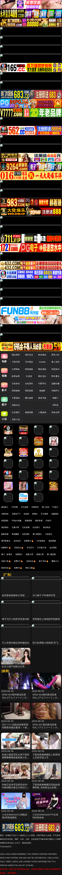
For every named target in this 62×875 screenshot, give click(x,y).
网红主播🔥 (30, 568)
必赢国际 (55, 514)
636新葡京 (41, 541)
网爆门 (55, 398)
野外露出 (55, 376)
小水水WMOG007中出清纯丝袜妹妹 (45, 816)
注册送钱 (5, 514)
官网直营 (35, 507)
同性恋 (55, 405)
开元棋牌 (24, 507)
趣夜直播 (5, 534)
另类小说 (16, 419)
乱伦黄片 (36, 527)
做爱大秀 (29, 554)
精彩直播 (38, 520)
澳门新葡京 (37, 534)
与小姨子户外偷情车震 (44, 595)
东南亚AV (55, 369)
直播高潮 (28, 520)
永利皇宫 (17, 541)
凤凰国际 (5, 520)
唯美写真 (42, 398)
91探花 (29, 376)
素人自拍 (55, 361)
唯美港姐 (42, 369)
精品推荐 (16, 354)
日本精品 (29, 361)
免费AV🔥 (18, 568)
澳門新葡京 (5, 541)
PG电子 (55, 507)
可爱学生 (42, 383)
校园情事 (29, 412)
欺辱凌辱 (16, 376)
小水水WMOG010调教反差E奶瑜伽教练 (15, 816)
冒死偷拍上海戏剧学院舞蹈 (46, 618)
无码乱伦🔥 (19, 547)
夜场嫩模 (15, 534)
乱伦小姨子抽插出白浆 (13, 666)
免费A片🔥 (18, 561)
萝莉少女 (55, 354)
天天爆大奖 (41, 547)
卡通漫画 (16, 398)
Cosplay (42, 361)
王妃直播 (25, 527)
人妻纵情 (42, 412)
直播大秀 (40, 554)
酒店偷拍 (5, 527)
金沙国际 (53, 547)
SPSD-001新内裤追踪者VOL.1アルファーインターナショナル (46, 727)
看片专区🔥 (43, 561)
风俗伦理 (55, 412)
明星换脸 (29, 390)
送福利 (26, 514)
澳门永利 (45, 507)
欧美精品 (42, 354)
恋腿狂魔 (55, 383)
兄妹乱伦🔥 (31, 561)
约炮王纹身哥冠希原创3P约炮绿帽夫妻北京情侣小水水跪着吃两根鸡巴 (15, 787)
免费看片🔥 (29, 541)
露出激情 (29, 398)
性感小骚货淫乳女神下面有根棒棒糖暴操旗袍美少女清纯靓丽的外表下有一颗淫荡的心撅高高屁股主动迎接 (15, 759)
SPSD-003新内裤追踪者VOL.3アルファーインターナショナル (15, 697)
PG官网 (15, 507)
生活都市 (16, 412)
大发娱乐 (48, 534)
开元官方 (30, 547)
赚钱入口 (55, 561)
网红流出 (42, 376)
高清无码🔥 (6, 568)
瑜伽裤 (42, 390)
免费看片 (19, 554)
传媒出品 (16, 405)
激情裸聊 (52, 541)
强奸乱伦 (29, 354)
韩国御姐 (29, 369)
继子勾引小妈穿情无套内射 (15, 618)
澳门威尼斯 (51, 554)
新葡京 (35, 514)
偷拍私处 (46, 527)
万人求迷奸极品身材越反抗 (15, 642)
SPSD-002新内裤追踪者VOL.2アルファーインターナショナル (46, 697)
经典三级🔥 (6, 561)
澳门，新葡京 (6, 554)
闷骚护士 (55, 390)
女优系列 (29, 383)
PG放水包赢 (17, 520)
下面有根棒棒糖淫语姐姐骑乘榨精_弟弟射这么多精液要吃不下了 (46, 787)
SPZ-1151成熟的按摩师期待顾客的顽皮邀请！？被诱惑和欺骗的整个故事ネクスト (15, 729)
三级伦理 (16, 361)
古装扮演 (16, 383)
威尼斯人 (5, 507)
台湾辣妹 (16, 369)
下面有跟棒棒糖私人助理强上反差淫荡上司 (46, 756)
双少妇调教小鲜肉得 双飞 (45, 642)
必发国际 (25, 534)
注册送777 (16, 514)
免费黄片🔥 (6, 547)
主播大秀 (15, 527)
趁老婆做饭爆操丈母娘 (13, 595)
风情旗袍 (16, 390)
